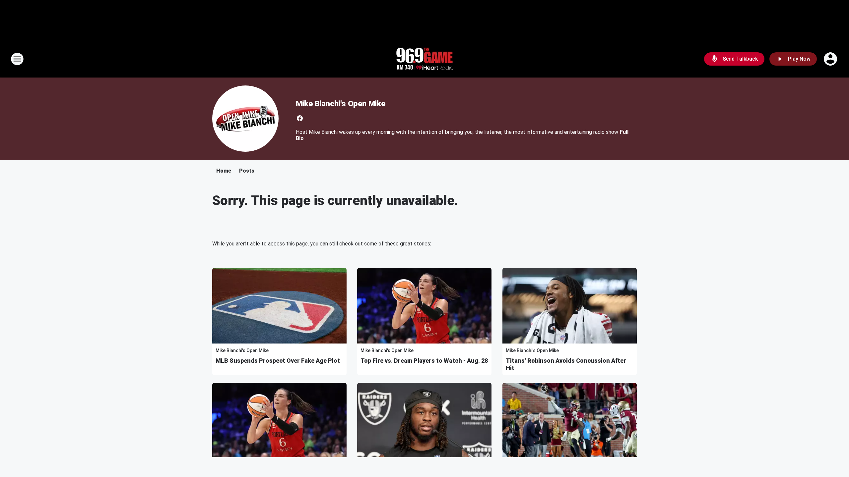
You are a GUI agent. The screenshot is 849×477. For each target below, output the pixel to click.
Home (223, 171)
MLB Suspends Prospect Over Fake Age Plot (278, 360)
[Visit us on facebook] (300, 118)
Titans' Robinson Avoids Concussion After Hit (566, 364)
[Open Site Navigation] (17, 59)
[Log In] (831, 59)
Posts (246, 171)
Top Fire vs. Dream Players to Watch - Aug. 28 (424, 360)
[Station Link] (424, 59)
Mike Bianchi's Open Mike (340, 103)
